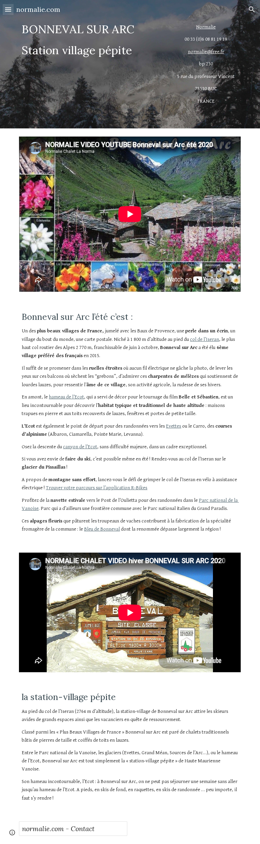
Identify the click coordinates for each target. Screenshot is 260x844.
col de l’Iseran (204, 339)
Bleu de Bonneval (102, 529)
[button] (8, 9)
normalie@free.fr (206, 52)
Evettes (173, 426)
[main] (92, 39)
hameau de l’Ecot (66, 397)
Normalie (206, 27)
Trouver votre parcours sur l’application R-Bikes (96, 488)
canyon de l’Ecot (80, 447)
